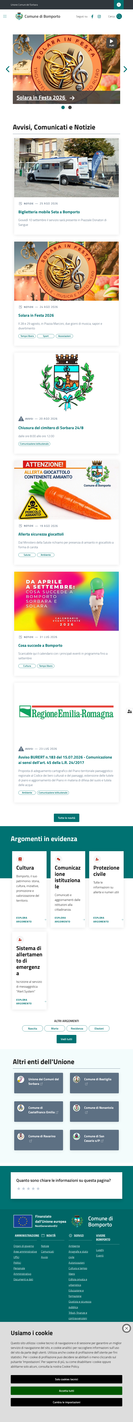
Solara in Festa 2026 (41, 97)
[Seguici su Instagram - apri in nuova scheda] (97, 16)
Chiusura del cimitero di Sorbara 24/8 (50, 428)
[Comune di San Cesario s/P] (76, 1136)
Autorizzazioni (77, 1263)
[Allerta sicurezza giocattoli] (66, 490)
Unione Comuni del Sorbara (24, 4)
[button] (119, 16)
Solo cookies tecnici (66, 1379)
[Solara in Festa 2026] (66, 69)
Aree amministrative (25, 1251)
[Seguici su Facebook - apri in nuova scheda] (90, 16)
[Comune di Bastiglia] (76, 1079)
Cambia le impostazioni (66, 1402)
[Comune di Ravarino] (20, 1136)
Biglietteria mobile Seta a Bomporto (49, 212)
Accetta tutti (66, 1391)
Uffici (16, 1257)
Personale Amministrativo (22, 1271)
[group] (66, 69)
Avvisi (44, 1257)
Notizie (45, 1246)
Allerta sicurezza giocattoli (41, 534)
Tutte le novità (66, 818)
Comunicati (47, 1251)
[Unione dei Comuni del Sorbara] (20, 1079)
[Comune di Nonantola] (76, 1107)
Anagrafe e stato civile (78, 1254)
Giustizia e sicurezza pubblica (80, 1304)
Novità (51, 1235)
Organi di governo (24, 1246)
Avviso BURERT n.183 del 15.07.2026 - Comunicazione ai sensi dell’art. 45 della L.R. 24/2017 (65, 759)
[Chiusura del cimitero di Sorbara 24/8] (66, 382)
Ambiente (74, 1246)
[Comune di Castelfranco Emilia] (20, 1107)
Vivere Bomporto (103, 1237)
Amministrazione (27, 1235)
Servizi (79, 1235)
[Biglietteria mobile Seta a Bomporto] (66, 167)
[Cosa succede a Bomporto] (66, 601)
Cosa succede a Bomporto (40, 645)
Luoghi (100, 1250)
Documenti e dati (23, 1279)
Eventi (100, 1255)
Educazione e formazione (76, 1293)
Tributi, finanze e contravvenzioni (78, 1315)
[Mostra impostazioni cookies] (129, 711)
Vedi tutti (66, 1039)
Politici (17, 1263)
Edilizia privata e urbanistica (78, 1282)
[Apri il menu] (5, 16)
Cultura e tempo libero (78, 1271)
